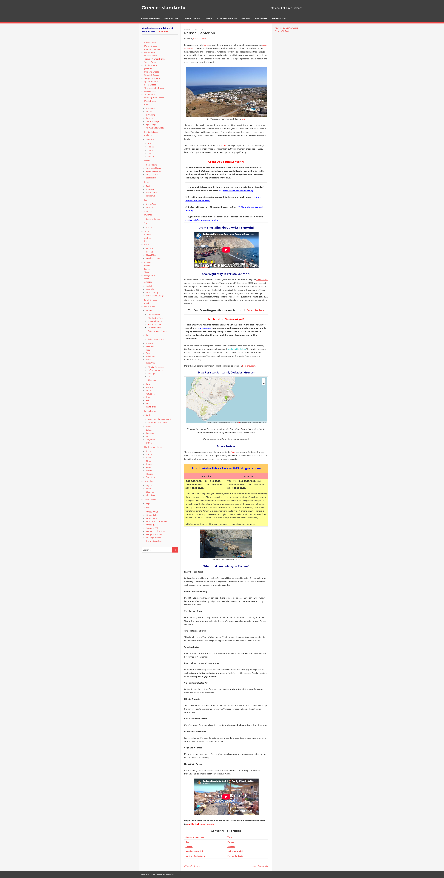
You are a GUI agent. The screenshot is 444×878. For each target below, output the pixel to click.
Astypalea (150, 394)
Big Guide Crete (151, 132)
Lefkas (149, 430)
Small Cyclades (150, 300)
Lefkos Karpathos (155, 370)
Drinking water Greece (154, 97)
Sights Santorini (235, 851)
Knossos (150, 118)
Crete (146, 104)
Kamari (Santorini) (259, 866)
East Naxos (151, 178)
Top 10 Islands (171, 19)
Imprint (208, 19)
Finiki (150, 376)
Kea (146, 241)
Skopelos (150, 492)
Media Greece (150, 101)
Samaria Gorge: (153, 121)
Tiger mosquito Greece (154, 88)
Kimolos (147, 262)
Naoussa (150, 189)
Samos (149, 454)
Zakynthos (150, 439)
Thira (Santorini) (192, 866)
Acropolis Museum (154, 534)
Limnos (149, 464)
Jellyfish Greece (150, 68)
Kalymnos (150, 356)
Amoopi (151, 373)
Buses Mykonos (153, 219)
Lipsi (148, 397)
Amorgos (148, 282)
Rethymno (150, 115)
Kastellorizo (151, 407)
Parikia (149, 186)
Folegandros (149, 275)
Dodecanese (261, 19)
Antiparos (148, 211)
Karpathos (150, 363)
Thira (230, 837)
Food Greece (149, 52)
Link (243, 119)
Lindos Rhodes (154, 327)
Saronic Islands (150, 499)
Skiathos (150, 488)
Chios (148, 461)
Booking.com (204, 328)
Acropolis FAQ (152, 528)
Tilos (148, 350)
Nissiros (149, 343)
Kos (147, 335)
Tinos (146, 231)
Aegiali (149, 286)
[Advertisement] (289, 54)
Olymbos (152, 380)
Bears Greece (150, 85)
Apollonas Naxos (153, 168)
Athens (147, 507)
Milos (146, 244)
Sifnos (147, 269)
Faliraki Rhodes (154, 324)
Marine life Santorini (195, 856)
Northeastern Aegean (153, 447)
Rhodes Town (154, 314)
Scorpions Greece (152, 78)
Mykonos (148, 215)
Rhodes (149, 310)
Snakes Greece (150, 62)
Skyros (149, 485)
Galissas (149, 227)
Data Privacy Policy (227, 19)
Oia (187, 842)
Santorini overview (194, 837)
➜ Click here (162, 31)
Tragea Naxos (152, 174)
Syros (146, 223)
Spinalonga (151, 124)
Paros (146, 182)
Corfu (148, 415)
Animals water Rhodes (157, 331)
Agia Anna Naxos (153, 171)
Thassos (149, 474)
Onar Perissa (255, 310)
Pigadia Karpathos (156, 367)
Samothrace (151, 477)
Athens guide (152, 524)
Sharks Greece (150, 65)
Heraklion (150, 108)
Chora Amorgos (153, 292)
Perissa (230, 842)
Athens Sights (152, 515)
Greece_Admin (199, 38)
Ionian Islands (279, 19)
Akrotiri (231, 846)
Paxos (148, 426)
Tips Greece (149, 94)
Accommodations (152, 49)
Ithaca (148, 436)
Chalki (148, 390)
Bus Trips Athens (153, 537)
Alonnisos (150, 495)
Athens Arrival (152, 512)
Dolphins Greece (151, 72)
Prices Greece (150, 42)
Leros (148, 359)
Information (191, 19)
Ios (145, 200)
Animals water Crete (155, 128)
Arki (148, 400)
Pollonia (149, 252)
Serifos (147, 265)
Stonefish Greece (151, 75)
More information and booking (238, 190)
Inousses (150, 403)
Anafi (146, 303)
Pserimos (150, 346)
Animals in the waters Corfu (160, 419)
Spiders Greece (151, 81)
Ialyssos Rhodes (155, 321)
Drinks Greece (150, 55)
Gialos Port (151, 204)
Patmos (149, 387)
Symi (148, 353)
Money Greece (150, 46)
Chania (149, 111)
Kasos (148, 384)
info (201, 29)
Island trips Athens (154, 541)
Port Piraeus (151, 518)
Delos (146, 278)
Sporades (148, 481)
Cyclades (245, 19)
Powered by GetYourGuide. (286, 28)
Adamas (149, 248)
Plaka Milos (151, 255)
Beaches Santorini (194, 851)
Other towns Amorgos (155, 295)
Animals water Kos (156, 339)
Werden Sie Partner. (283, 31)
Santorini (150, 139)
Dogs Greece (150, 91)
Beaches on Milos (153, 258)
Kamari (206, 45)
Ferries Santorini (235, 856)
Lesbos (149, 451)
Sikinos (147, 272)
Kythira (149, 443)
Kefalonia (150, 433)
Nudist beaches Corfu (157, 422)
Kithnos (147, 234)
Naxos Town (151, 165)
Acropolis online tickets (156, 531)
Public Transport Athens (156, 521)
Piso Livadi (150, 196)
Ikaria (148, 457)
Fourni (149, 470)
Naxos (147, 160)
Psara (148, 467)
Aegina (149, 503)
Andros (147, 238)
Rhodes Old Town (155, 318)
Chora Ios (150, 207)
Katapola (150, 289)
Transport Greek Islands (154, 59)
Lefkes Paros (151, 192)
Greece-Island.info (163, 7)
